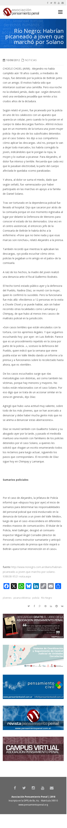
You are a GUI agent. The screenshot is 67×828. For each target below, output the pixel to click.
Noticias (31, 60)
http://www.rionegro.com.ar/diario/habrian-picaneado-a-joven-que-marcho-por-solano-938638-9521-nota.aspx (32, 571)
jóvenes (7, 597)
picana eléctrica (21, 597)
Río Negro (46, 597)
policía (35, 597)
